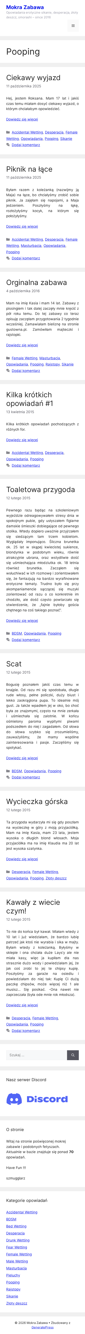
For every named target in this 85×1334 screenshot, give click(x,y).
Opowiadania (32, 139)
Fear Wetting (16, 1247)
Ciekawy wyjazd (33, 77)
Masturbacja (31, 246)
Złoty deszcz (56, 878)
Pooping (51, 139)
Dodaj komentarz (26, 145)
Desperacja (54, 132)
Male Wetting (17, 1261)
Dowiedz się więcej (22, 119)
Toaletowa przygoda (40, 489)
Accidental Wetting (27, 132)
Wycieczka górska (37, 801)
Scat (14, 663)
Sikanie (66, 139)
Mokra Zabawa (25, 7)
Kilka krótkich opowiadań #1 (29, 399)
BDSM (17, 633)
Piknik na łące (29, 169)
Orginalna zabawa (36, 282)
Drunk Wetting (18, 1240)
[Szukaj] (73, 1055)
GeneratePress (43, 1327)
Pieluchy (13, 1275)
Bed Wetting (16, 1226)
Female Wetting (24, 358)
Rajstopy (53, 364)
